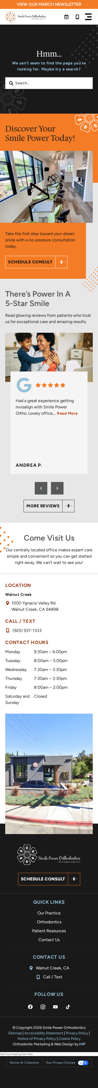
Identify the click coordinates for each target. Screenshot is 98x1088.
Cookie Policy (69, 1038)
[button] (88, 16)
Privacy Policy (77, 1033)
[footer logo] (49, 855)
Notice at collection (24, 1062)
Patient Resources (49, 930)
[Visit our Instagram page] (43, 1007)
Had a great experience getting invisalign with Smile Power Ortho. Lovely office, (47, 407)
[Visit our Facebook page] (30, 1007)
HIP (82, 1044)
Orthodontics (49, 921)
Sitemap (15, 1033)
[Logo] (25, 17)
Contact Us (49, 939)
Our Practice (49, 913)
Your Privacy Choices (60, 1062)
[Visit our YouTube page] (55, 1007)
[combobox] (49, 83)
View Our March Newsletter (49, 4)
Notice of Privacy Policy (37, 1038)
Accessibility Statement (43, 1033)
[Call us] (77, 17)
